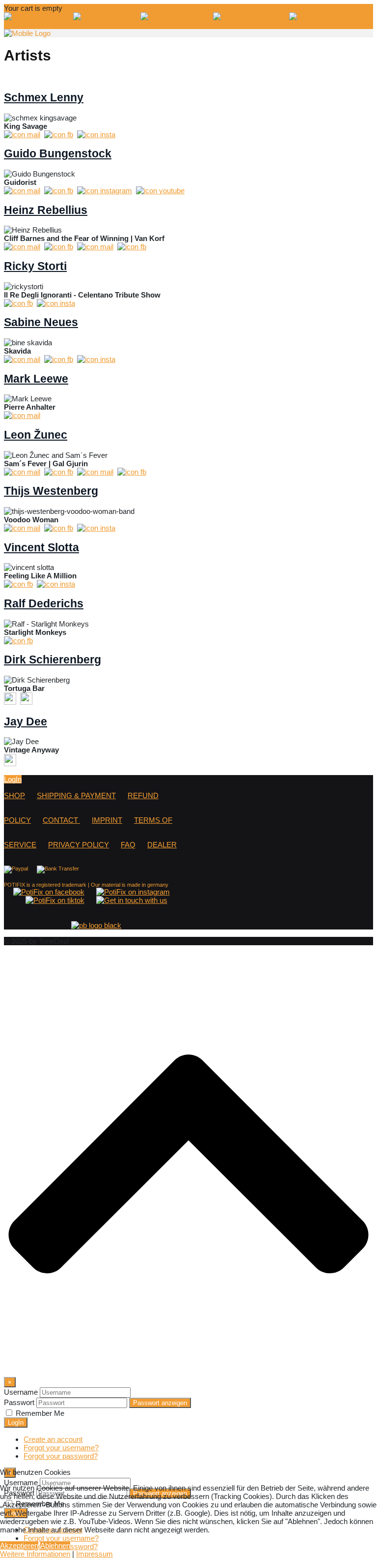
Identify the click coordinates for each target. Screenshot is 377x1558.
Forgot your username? (61, 1447)
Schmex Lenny (43, 97)
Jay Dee (25, 722)
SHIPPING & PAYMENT (76, 795)
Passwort (19, 1402)
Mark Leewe (36, 379)
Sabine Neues (41, 322)
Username (21, 1392)
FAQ (128, 844)
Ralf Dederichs (43, 604)
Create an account (53, 1439)
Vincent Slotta (41, 547)
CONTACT (61, 820)
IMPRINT (107, 820)
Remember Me (40, 1413)
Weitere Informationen (35, 1554)
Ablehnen (55, 1545)
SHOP (14, 795)
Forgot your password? (61, 1456)
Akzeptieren (19, 1545)
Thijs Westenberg (51, 491)
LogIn (13, 25)
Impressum (94, 1554)
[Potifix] (27, 33)
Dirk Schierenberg (52, 660)
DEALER (162, 844)
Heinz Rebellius (45, 210)
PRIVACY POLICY (78, 844)
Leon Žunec (35, 435)
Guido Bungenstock (57, 154)
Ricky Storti (35, 266)
